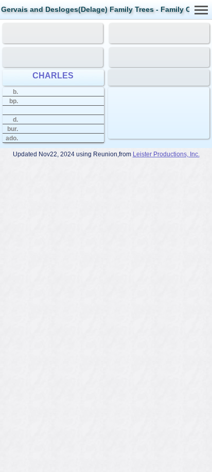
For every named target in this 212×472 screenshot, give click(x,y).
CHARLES (53, 75)
